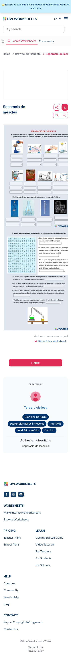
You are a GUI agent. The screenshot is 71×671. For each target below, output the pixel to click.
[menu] (66, 19)
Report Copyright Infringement (23, 622)
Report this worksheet (52, 341)
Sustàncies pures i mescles (27, 423)
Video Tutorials (45, 544)
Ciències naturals (36, 417)
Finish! (35, 362)
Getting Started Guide (49, 537)
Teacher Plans (12, 537)
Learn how (35, 8)
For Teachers (43, 551)
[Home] (20, 18)
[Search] (7, 28)
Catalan (49, 430)
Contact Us (11, 629)
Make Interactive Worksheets (22, 512)
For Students (44, 558)
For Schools (43, 565)
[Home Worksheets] (3, 41)
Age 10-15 (55, 423)
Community (11, 590)
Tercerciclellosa (35, 407)
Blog (6, 604)
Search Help (11, 597)
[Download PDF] (65, 107)
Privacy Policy (35, 650)
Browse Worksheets (16, 519)
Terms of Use (35, 647)
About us (9, 583)
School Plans (11, 544)
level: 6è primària (28, 430)
